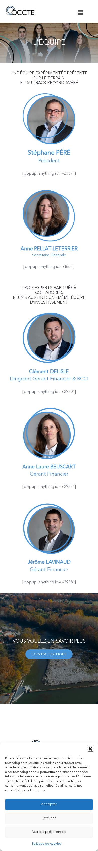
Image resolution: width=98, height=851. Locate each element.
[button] (90, 748)
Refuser (49, 818)
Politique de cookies (46, 843)
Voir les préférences (49, 832)
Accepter (49, 804)
